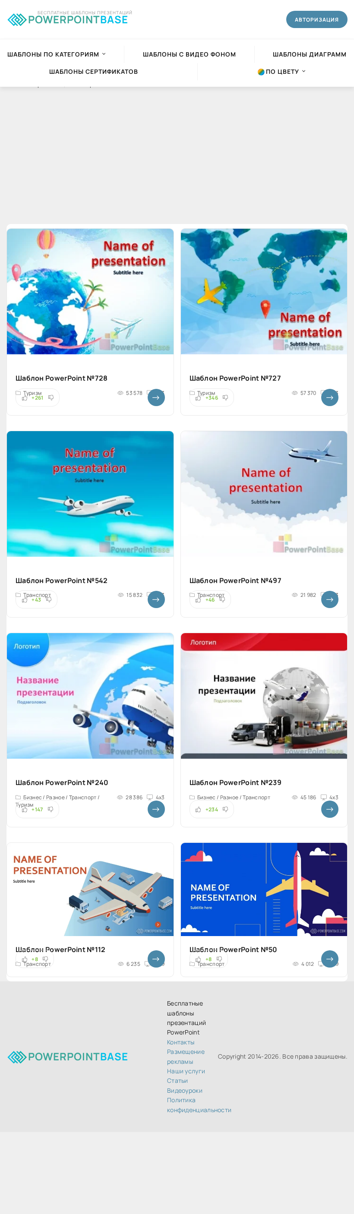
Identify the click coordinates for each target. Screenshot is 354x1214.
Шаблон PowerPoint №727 (235, 378)
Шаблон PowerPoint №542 (62, 580)
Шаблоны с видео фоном (189, 54)
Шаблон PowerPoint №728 (62, 378)
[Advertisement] (177, 163)
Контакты (180, 1042)
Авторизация (317, 19)
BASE (78, 17)
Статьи (177, 1080)
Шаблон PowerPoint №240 (62, 782)
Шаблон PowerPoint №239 (236, 782)
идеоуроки (184, 1090)
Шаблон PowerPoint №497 (236, 580)
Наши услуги (186, 1071)
